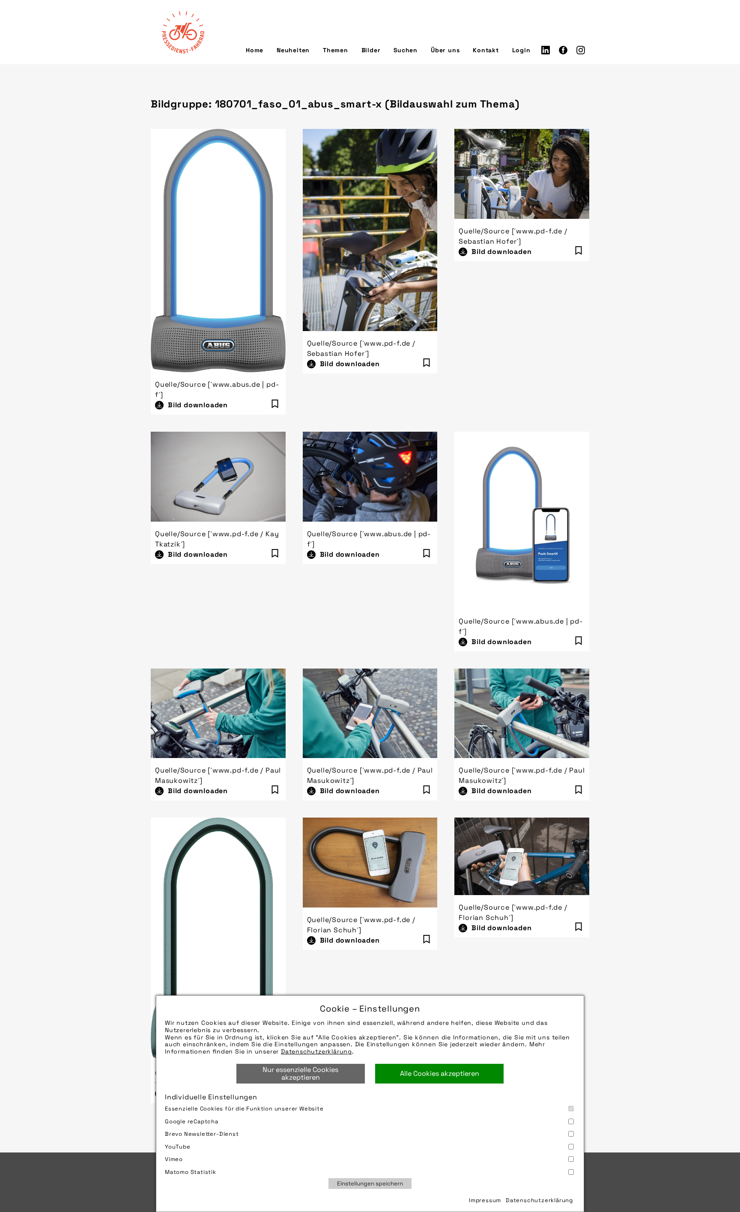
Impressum (485, 1200)
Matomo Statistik (190, 1172)
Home (254, 50)
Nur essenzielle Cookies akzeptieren (300, 1073)
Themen (335, 50)
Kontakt (486, 50)
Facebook (563, 50)
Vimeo (174, 1159)
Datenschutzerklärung (316, 1051)
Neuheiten (293, 50)
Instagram (580, 50)
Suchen (406, 50)
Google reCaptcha (191, 1121)
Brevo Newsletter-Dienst (202, 1133)
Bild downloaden (198, 404)
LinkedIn (545, 50)
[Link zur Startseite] (183, 32)
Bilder (371, 50)
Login (521, 50)
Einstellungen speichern (370, 1183)
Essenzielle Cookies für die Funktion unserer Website (244, 1108)
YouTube (178, 1146)
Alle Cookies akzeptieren (439, 1073)
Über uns (445, 50)
